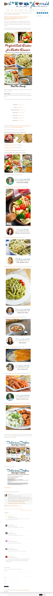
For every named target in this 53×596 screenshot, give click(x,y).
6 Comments (13, 19)
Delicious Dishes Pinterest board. (17, 127)
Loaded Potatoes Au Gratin (13, 317)
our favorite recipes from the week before (22, 125)
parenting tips (25, 500)
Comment (5, 570)
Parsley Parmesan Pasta (12, 237)
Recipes (11, 505)
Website (5, 583)
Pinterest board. (15, 434)
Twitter (20, 503)
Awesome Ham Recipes (9, 144)
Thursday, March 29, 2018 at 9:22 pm (13, 549)
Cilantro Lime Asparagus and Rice (14, 403)
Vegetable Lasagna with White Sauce (11, 150)
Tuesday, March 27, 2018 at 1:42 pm (12, 557)
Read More (44, 594)
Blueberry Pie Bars (8, 147)
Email (5, 580)
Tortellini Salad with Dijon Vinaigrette (13, 186)
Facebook (20, 104)
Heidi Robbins (10, 532)
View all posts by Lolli (12, 503)
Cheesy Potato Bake (12, 346)
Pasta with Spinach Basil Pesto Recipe (14, 266)
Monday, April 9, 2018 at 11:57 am (12, 517)
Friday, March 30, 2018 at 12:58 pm (12, 541)
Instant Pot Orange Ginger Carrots (14, 373)
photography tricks (19, 500)
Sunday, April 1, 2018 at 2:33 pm (12, 533)
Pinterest (22, 104)
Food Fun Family (26, 4)
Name (5, 577)
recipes (14, 500)
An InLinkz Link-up (7, 487)
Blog (17, 107)
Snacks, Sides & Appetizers (15, 505)
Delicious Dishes (8, 505)
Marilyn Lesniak (10, 556)
